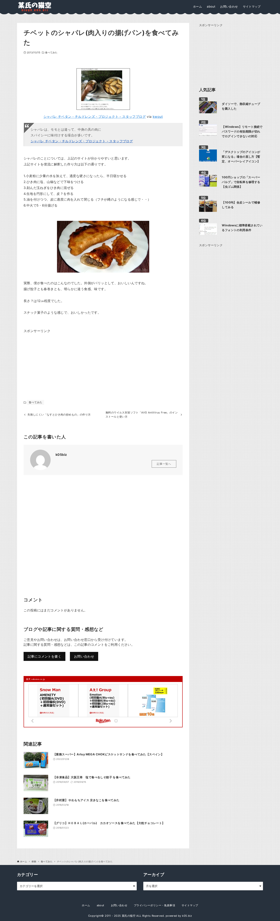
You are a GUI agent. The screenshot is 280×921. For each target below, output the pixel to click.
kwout (158, 117)
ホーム (86, 905)
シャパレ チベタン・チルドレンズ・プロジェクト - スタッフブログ (94, 117)
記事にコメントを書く (44, 656)
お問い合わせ (84, 656)
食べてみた (51, 52)
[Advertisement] (54, 359)
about (100, 905)
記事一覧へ (164, 463)
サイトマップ (190, 905)
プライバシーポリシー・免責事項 (154, 905)
